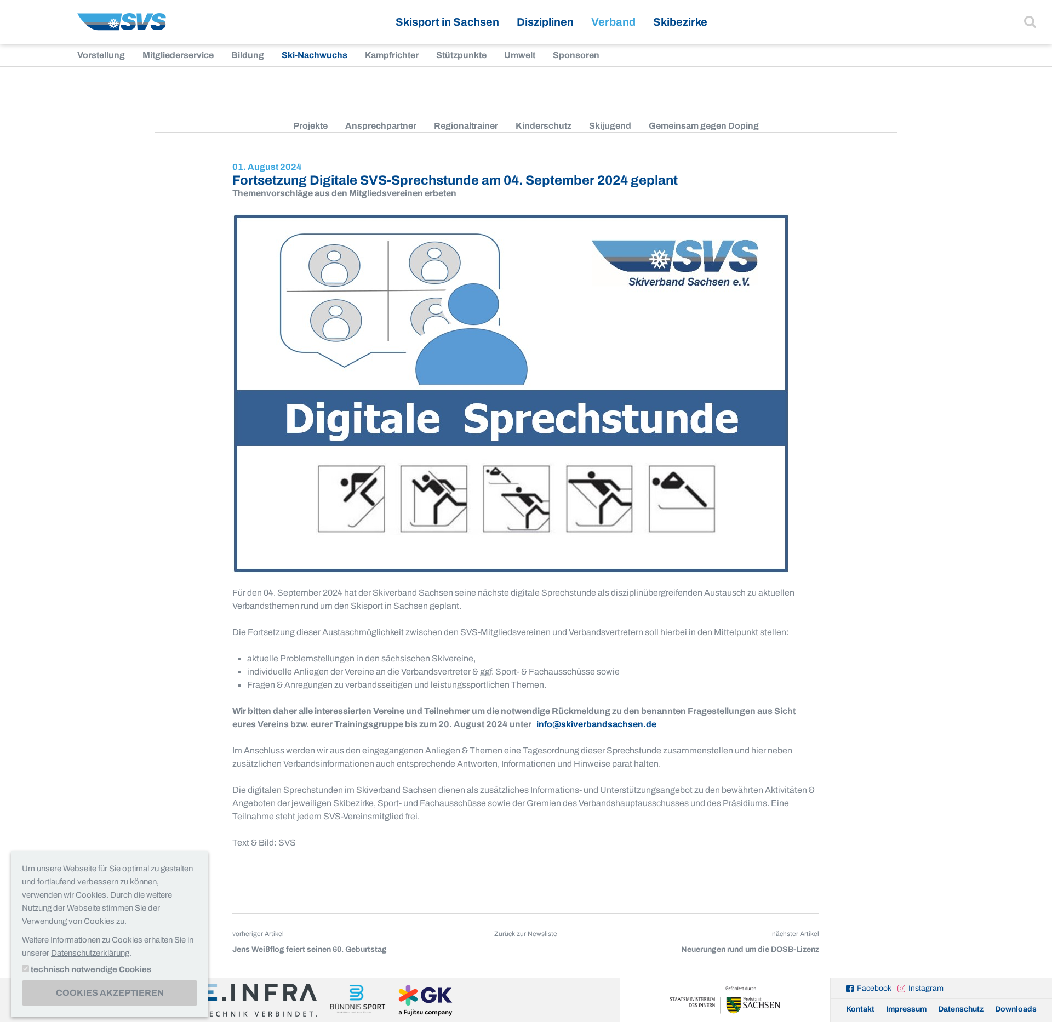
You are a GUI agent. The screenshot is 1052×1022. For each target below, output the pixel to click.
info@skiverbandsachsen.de (596, 724)
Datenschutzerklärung (90, 953)
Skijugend (610, 125)
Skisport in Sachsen (447, 22)
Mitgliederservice (178, 55)
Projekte (310, 125)
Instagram (926, 988)
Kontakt (860, 1009)
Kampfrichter (392, 55)
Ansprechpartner (380, 125)
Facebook (874, 988)
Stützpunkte (461, 55)
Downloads (1016, 1009)
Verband (613, 22)
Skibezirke (680, 22)
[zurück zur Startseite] (121, 26)
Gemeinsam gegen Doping (704, 125)
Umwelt (519, 55)
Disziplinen (545, 22)
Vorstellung (101, 55)
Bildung (247, 55)
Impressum (906, 1009)
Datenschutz (961, 1009)
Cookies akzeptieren (110, 992)
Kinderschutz (543, 125)
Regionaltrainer (466, 125)
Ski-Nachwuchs (314, 55)
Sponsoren (576, 55)
